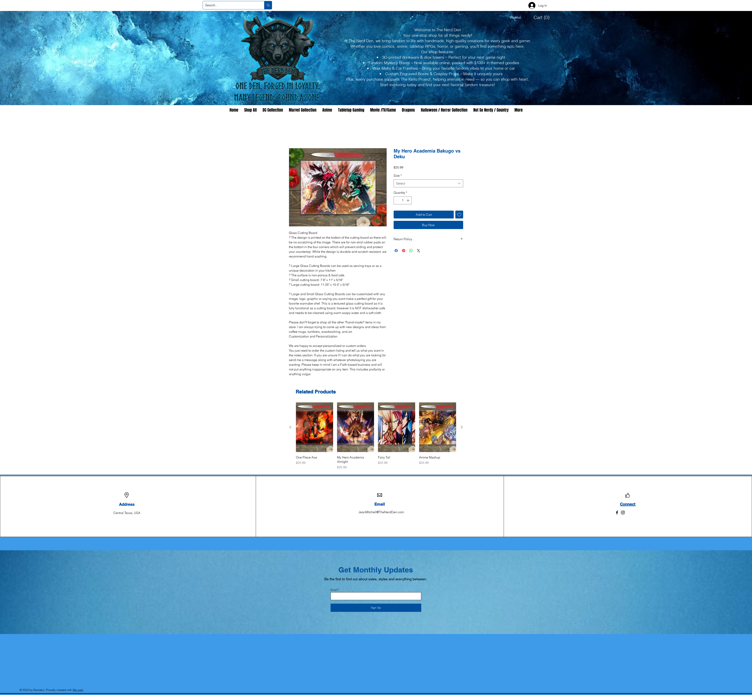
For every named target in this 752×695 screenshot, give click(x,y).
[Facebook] (617, 512)
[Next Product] (461, 427)
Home (293, 134)
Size (398, 176)
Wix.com (78, 690)
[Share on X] (418, 251)
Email (334, 590)
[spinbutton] (403, 200)
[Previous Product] (290, 427)
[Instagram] (622, 512)
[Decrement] (397, 200)
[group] (376, 436)
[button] (539, 17)
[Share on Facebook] (396, 251)
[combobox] (428, 183)
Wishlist (515, 17)
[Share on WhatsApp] (411, 251)
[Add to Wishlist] (459, 215)
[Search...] (268, 5)
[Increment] (408, 200)
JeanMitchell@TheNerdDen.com (381, 512)
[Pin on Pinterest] (403, 251)
